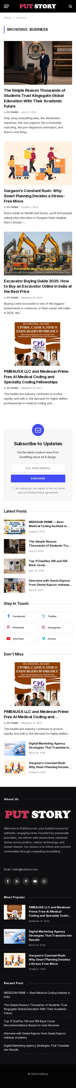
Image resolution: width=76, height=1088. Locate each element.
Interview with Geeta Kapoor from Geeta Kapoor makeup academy (49, 585)
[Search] (70, 6)
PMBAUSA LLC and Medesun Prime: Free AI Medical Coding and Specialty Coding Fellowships (36, 376)
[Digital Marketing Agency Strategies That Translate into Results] (14, 748)
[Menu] (6, 6)
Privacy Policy (36, 492)
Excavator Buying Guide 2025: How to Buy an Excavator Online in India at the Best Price (38, 286)
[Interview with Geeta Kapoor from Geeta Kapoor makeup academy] (14, 585)
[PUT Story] (38, 6)
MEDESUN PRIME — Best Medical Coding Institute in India (48, 526)
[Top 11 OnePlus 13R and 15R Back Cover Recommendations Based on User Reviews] (14, 566)
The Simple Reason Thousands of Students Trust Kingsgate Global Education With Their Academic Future (35, 1009)
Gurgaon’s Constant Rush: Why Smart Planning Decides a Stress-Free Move (34, 195)
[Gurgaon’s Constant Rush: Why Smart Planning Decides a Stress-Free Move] (38, 163)
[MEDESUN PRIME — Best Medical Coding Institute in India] (14, 527)
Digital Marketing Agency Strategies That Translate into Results (50, 748)
